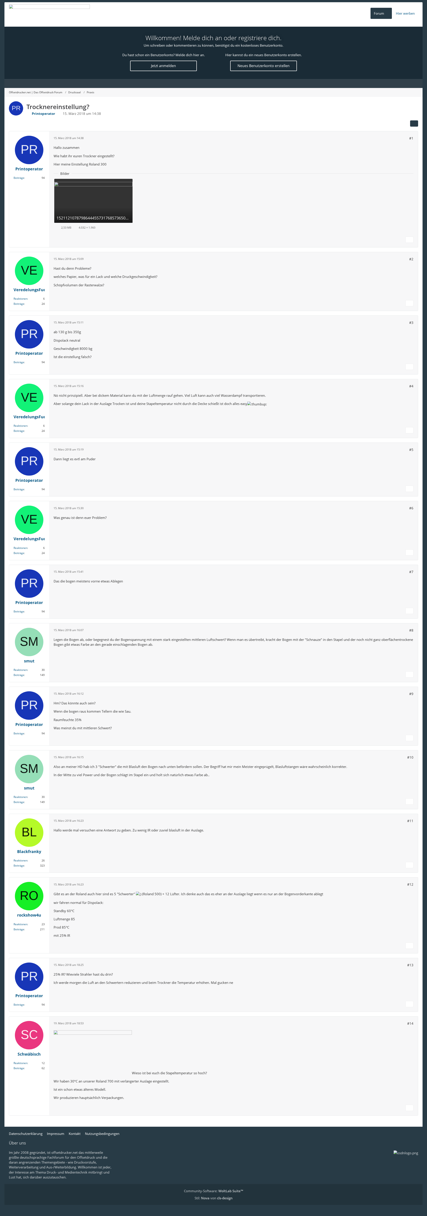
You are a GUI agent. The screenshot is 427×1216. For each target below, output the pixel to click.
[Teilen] (414, 123)
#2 (411, 259)
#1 (411, 138)
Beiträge (19, 178)
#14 (410, 1023)
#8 (411, 630)
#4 (411, 386)
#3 (411, 322)
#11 (410, 821)
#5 (411, 449)
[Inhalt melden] (409, 240)
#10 (410, 757)
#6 (411, 508)
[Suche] (413, 83)
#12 (410, 884)
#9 (411, 694)
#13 (410, 965)
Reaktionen (20, 299)
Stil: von (214, 1198)
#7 (411, 572)
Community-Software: (213, 1191)
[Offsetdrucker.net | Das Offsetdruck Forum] (49, 14)
